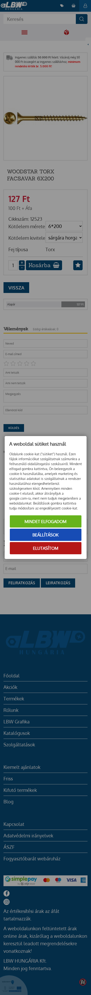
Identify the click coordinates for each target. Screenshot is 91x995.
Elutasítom (45, 548)
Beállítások (45, 534)
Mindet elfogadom (45, 521)
